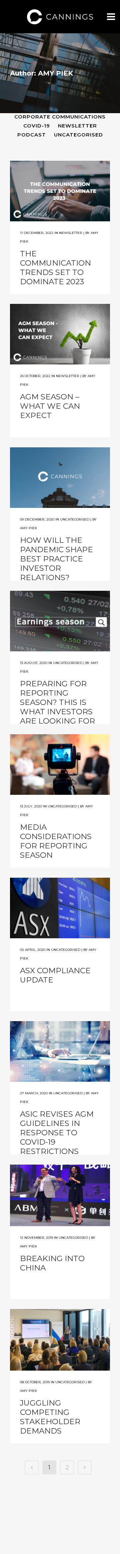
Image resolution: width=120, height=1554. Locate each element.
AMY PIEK (28, 528)
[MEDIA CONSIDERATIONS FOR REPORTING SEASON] (60, 764)
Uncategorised (74, 519)
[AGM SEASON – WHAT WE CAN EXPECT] (60, 334)
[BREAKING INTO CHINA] (60, 1195)
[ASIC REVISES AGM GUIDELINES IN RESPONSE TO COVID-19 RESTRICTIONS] (60, 1051)
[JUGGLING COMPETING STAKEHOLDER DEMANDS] (60, 1340)
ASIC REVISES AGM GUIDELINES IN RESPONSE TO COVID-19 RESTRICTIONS (57, 1132)
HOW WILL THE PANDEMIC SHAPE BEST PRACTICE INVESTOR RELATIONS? (56, 559)
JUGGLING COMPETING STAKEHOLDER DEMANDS (50, 1417)
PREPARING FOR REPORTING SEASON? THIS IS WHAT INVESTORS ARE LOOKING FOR (57, 702)
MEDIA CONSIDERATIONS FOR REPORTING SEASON (56, 841)
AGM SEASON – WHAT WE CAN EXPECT (50, 406)
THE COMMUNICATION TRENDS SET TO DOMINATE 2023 (55, 267)
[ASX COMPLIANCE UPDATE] (60, 908)
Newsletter (70, 233)
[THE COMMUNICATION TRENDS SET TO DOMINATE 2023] (60, 191)
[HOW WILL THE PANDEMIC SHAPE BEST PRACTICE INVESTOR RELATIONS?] (60, 477)
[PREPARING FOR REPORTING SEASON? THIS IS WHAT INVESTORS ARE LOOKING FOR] (60, 621)
